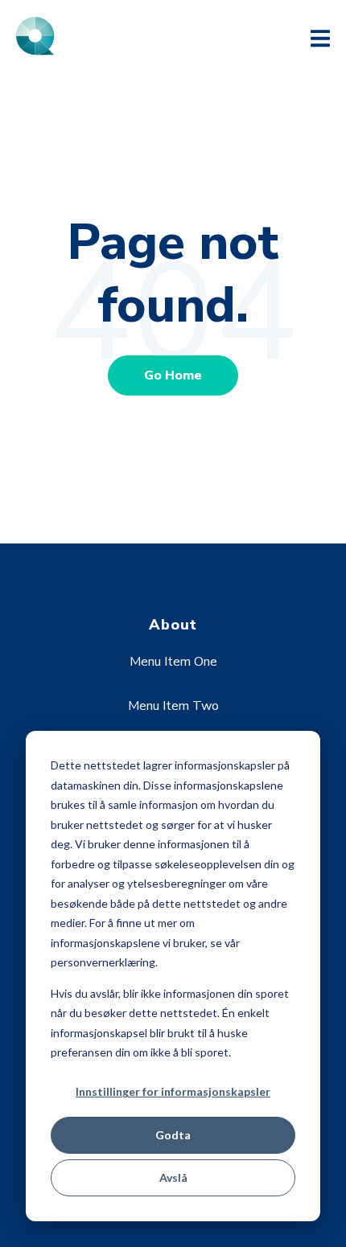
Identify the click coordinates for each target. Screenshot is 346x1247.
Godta (173, 1135)
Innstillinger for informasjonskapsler (173, 1091)
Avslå (173, 1177)
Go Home (173, 375)
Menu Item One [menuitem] (173, 662)
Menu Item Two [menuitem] (173, 706)
